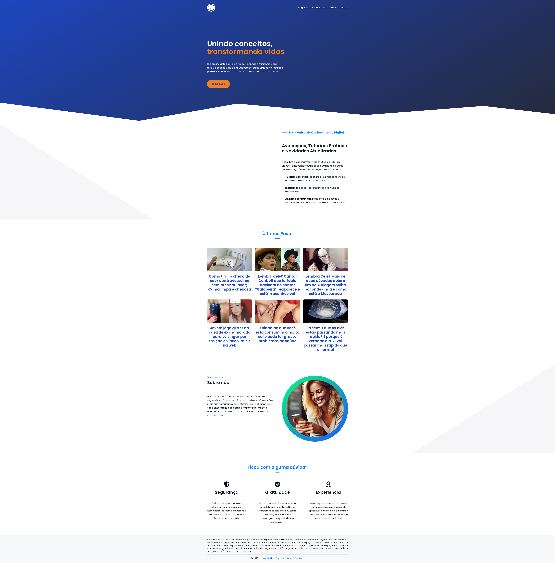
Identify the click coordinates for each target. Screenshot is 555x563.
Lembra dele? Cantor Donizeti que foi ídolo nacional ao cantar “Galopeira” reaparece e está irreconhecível (277, 285)
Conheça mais (216, 415)
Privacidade (267, 558)
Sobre (289, 558)
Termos (279, 558)
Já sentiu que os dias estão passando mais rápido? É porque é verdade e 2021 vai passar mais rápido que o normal (325, 338)
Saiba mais (218, 84)
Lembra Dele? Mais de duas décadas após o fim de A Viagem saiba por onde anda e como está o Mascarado (325, 285)
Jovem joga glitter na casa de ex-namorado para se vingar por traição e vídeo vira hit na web (229, 336)
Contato (299, 558)
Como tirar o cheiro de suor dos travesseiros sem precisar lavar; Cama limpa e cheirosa (229, 283)
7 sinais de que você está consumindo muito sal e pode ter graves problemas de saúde (277, 334)
